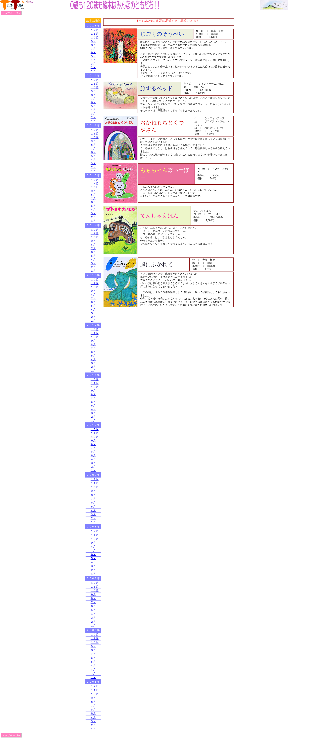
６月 (93, 52)
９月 (93, 41)
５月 (93, 56)
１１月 (95, 33)
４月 (93, 59)
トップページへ (11, 13)
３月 (93, 63)
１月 (93, 71)
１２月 (95, 30)
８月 (93, 45)
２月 (93, 67)
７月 (93, 48)
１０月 (95, 37)
